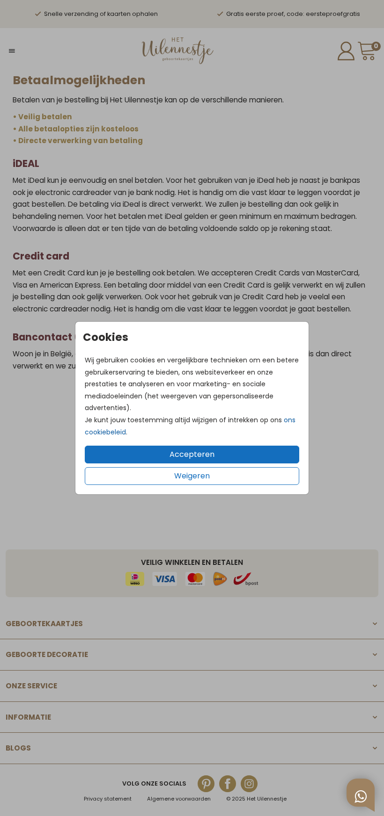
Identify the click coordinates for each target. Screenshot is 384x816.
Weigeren (192, 475)
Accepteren (192, 454)
